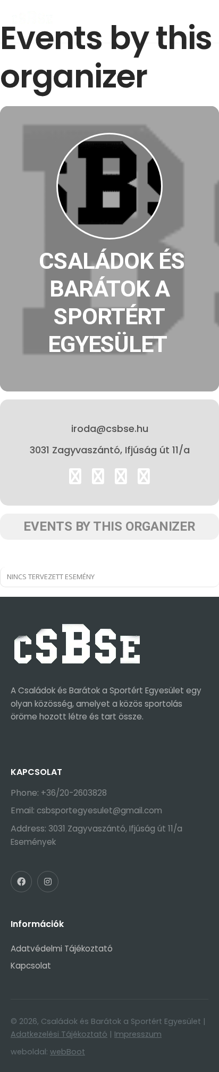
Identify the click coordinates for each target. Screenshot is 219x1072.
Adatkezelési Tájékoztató (59, 1034)
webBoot (67, 1051)
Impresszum (138, 1034)
